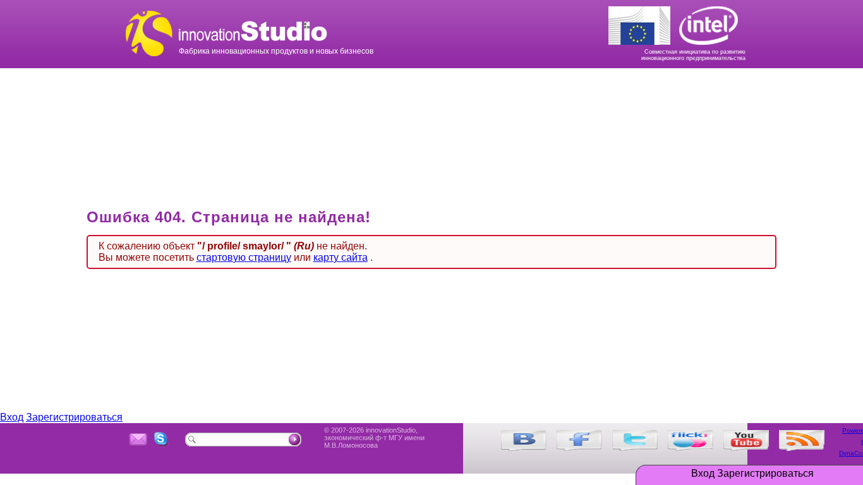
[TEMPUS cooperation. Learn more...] (643, 22)
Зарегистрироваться (765, 474)
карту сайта (340, 257)
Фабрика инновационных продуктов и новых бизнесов (305, 20)
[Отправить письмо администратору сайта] (138, 439)
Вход (703, 474)
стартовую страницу (243, 257)
